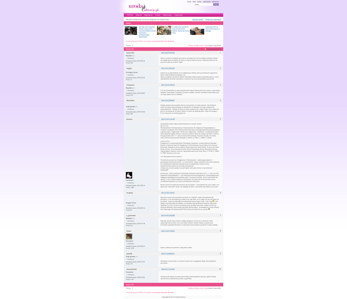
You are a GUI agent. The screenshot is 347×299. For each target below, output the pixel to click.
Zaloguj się (215, 1)
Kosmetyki (147, 41)
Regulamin (148, 15)
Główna (139, 15)
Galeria (199, 1)
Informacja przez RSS (214, 49)
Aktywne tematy (197, 20)
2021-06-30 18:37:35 (168, 53)
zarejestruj (202, 46)
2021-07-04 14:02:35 (168, 85)
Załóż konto (207, 1)
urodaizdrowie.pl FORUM (134, 41)
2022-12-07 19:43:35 (168, 231)
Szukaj (157, 15)
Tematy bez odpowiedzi (213, 20)
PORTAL (130, 15)
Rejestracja (167, 15)
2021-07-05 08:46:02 (168, 100)
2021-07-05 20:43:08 (168, 215)
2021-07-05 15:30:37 (168, 193)
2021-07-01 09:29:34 (168, 68)
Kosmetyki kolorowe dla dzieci (163, 41)
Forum (189, 1)
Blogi (194, 1)
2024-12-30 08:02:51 (168, 254)
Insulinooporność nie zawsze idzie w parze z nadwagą (212, 29)
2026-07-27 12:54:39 (168, 269)
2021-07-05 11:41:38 (168, 119)
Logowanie (178, 15)
